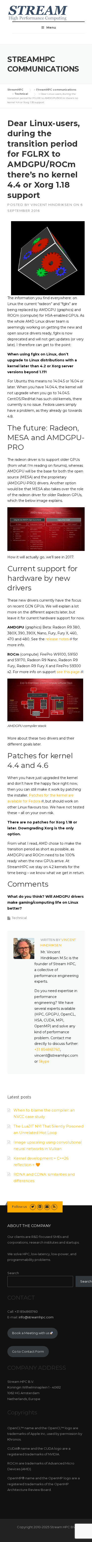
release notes (57, 639)
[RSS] (54, 1207)
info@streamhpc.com (36, 1317)
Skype (44, 1061)
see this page (68, 672)
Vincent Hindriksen (51, 205)
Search (13, 1273)
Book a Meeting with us (30, 1333)
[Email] (47, 1207)
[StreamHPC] (38, 12)
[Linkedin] (40, 1207)
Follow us (19, 1207)
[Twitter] (33, 1207)
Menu (51, 27)
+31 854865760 (47, 1049)
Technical (19, 918)
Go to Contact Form (28, 1351)
